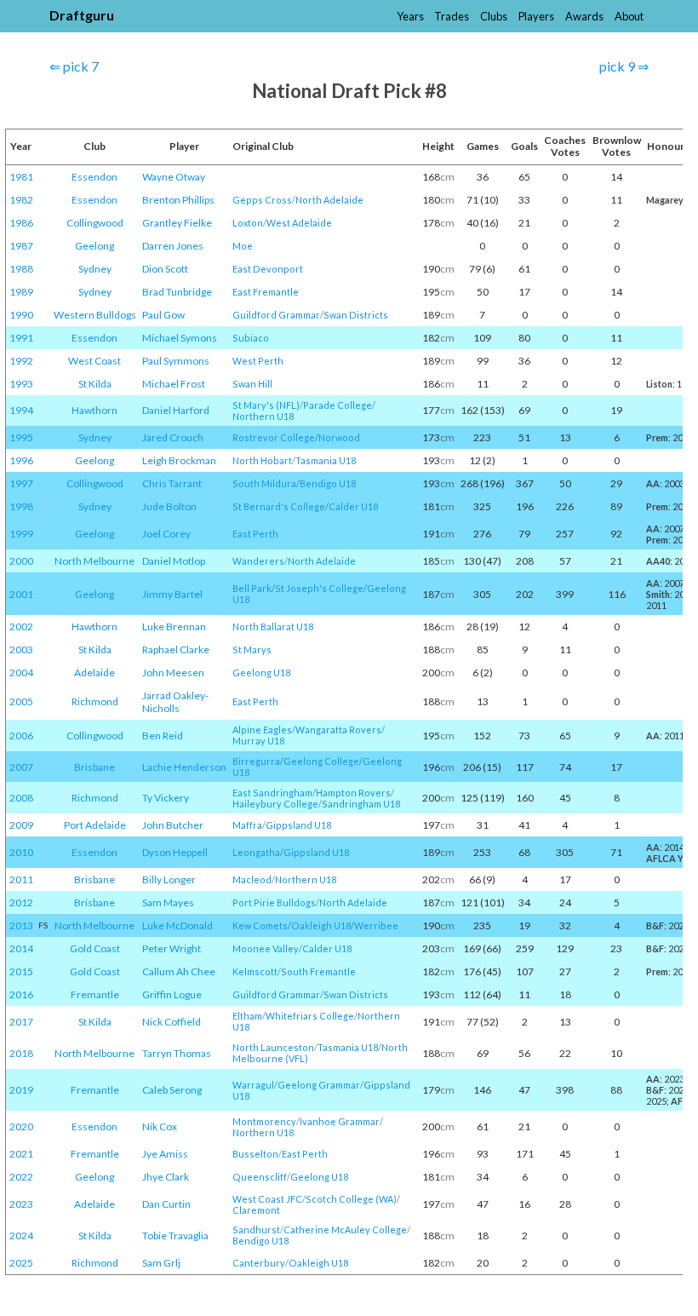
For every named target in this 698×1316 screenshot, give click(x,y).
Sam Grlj (161, 1262)
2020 (21, 1126)
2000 (21, 561)
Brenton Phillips (178, 199)
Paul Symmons (175, 360)
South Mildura (264, 483)
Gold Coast (95, 948)
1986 (21, 222)
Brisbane (94, 767)
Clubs (493, 16)
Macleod (252, 879)
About (629, 16)
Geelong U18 (261, 672)
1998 (21, 506)
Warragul (253, 1084)
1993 (21, 383)
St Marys (252, 649)
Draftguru (81, 15)
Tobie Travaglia (175, 1235)
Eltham (247, 1015)
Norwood (339, 437)
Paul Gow (163, 314)
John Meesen (173, 672)
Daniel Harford (175, 410)
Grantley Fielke (177, 222)
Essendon (94, 176)
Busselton (255, 1153)
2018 (21, 1053)
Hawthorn (94, 410)
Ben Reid (162, 735)
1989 (21, 291)
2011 (21, 879)
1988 (21, 268)
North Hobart (262, 460)
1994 (21, 410)
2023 (21, 1204)
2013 (21, 925)
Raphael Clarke (175, 649)
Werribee (376, 925)
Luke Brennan (174, 626)
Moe (242, 245)
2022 (21, 1176)
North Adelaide (329, 199)
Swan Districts (355, 314)
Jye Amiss (165, 1153)
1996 (21, 460)
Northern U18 (263, 416)
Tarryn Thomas (176, 1053)
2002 (21, 626)
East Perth (255, 533)
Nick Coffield (171, 1021)
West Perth (257, 360)
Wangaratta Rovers (338, 729)
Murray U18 (258, 740)
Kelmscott (254, 971)
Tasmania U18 (325, 460)
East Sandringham (272, 792)
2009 (21, 825)
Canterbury (258, 1262)
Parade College (337, 405)
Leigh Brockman (179, 460)
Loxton (247, 222)
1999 (21, 533)
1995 (21, 437)
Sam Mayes (168, 902)
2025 (21, 1262)
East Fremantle (265, 291)
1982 (21, 199)
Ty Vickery (165, 797)
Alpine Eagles (262, 729)
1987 (21, 245)
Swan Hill (252, 383)
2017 (21, 1021)
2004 (21, 672)
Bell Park (252, 588)
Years (410, 16)
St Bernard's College (278, 506)
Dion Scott (165, 268)
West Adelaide (299, 222)
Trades (451, 16)
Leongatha (256, 852)
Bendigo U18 (328, 483)
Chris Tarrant (172, 483)
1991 (21, 337)
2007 (21, 767)
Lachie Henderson (184, 767)
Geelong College (321, 761)
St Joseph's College (319, 588)
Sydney (95, 268)
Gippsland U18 (298, 824)
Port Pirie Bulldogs (274, 902)
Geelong (94, 245)
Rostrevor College (273, 437)
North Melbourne (94, 561)
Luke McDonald (177, 925)
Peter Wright (171, 948)
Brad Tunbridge (177, 291)
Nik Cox (159, 1126)
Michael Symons (179, 337)
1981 (21, 176)
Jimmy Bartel (172, 594)
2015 (21, 971)
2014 (21, 948)
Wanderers (258, 560)
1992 (21, 360)
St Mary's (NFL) (266, 405)
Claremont (256, 1209)
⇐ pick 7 (74, 66)
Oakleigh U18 (321, 925)
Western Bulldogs (95, 314)
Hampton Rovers (353, 792)
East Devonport (267, 268)
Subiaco (250, 337)
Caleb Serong (172, 1089)
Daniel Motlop (173, 561)
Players (536, 16)
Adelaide (94, 672)
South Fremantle (318, 971)
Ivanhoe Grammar (340, 1121)
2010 (21, 852)
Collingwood (94, 222)
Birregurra (256, 761)
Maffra (247, 824)
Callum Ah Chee (178, 971)
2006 (21, 735)
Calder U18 (353, 506)
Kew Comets (260, 925)
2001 (21, 594)
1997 (21, 483)
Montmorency (264, 1121)
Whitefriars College (310, 1015)
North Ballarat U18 (272, 626)
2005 (21, 701)
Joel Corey (166, 533)
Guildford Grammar (276, 314)
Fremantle (95, 994)
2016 (21, 994)
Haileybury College (275, 803)
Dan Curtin (166, 1204)
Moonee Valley (265, 948)
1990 (21, 314)
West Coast (94, 360)
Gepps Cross (262, 199)
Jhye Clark (165, 1176)
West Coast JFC (267, 1198)
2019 (21, 1089)
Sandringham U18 (361, 803)
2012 (21, 902)
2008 (21, 797)
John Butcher (172, 825)
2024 (21, 1235)
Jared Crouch (172, 437)
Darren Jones (172, 245)
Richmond (95, 701)
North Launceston (273, 1047)
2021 (21, 1153)
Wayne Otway (173, 176)
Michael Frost (173, 383)
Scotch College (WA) (351, 1198)
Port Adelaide (95, 825)
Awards (584, 16)
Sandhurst (256, 1229)
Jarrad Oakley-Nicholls (175, 702)
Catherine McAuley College (345, 1229)
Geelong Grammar (318, 1084)
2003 (21, 649)
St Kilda (95, 383)
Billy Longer (169, 879)
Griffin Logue (172, 994)
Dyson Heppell (175, 852)
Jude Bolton (169, 506)
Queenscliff (259, 1176)
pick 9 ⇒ (624, 66)
